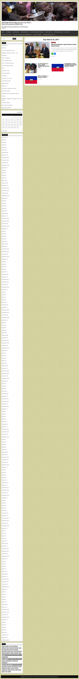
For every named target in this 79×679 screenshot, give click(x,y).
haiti (20, 653)
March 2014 (4, 510)
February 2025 (5, 183)
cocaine (11, 649)
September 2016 (5, 436)
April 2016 (4, 447)
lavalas (20, 666)
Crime (12, 651)
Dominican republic (18, 651)
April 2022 (4, 269)
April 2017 (4, 419)
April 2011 (4, 599)
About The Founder (37, 34)
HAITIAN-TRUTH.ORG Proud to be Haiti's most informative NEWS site (16, 23)
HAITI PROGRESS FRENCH (7, 65)
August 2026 (4, 137)
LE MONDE (4, 75)
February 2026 (5, 152)
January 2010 (4, 637)
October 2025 (5, 162)
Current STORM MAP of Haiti (8, 50)
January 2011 (4, 607)
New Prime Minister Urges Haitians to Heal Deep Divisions (63, 45)
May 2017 (4, 416)
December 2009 (5, 640)
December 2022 (5, 249)
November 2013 (5, 520)
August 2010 (4, 619)
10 (17, 119)
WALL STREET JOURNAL (7, 105)
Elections (67, 32)
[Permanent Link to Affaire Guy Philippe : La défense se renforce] (31, 79)
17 (17, 122)
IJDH (3, 68)
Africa (3, 646)
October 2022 (5, 254)
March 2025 (4, 180)
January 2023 (4, 246)
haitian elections (9, 661)
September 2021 (5, 287)
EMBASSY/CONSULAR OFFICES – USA (10, 53)
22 (12, 124)
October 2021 (5, 284)
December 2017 (5, 398)
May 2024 (4, 205)
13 (6, 122)
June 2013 (4, 533)
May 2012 (4, 566)
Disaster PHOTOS (48, 32)
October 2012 (5, 553)
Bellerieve (4, 648)
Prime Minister (18, 670)
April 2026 (4, 147)
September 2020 (5, 317)
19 (3, 124)
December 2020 (5, 309)
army (10, 646)
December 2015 (5, 457)
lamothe (9, 666)
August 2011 (4, 589)
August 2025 (4, 167)
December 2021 (5, 279)
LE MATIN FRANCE (6, 73)
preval (13, 670)
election (12, 653)
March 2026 (4, 150)
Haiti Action (4, 55)
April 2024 (4, 208)
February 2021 (5, 304)
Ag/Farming (8, 32)
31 (17, 127)
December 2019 (5, 340)
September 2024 (5, 195)
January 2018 (4, 396)
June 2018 (4, 386)
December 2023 (5, 218)
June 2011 (4, 594)
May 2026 (4, 144)
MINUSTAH (4, 86)
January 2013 (4, 546)
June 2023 (4, 233)
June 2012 (4, 563)
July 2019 (4, 353)
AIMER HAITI (5, 45)
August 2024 (4, 198)
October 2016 (5, 434)
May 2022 (4, 266)
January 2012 (4, 576)
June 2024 (4, 203)
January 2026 (4, 155)
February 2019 (5, 365)
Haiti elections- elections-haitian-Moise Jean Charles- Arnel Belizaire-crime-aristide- (11, 665)
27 (6, 127)
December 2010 (5, 609)
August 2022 (4, 259)
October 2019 (5, 345)
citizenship (6, 649)
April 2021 (4, 299)
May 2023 (4, 236)
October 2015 (5, 462)
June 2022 (4, 264)
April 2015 (4, 477)
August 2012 (4, 558)
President (9, 670)
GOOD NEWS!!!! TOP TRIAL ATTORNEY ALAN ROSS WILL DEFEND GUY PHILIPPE (70, 65)
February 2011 (5, 604)
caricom (16, 648)
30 (14, 127)
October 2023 (5, 223)
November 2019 (5, 342)
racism (3, 671)
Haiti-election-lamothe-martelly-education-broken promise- (11, 655)
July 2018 (4, 383)
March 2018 (4, 391)
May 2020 (4, 327)
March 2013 (4, 541)
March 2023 (4, 241)
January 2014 (4, 515)
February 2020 (5, 335)
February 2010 (5, 635)
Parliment (16, 668)
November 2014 (5, 490)
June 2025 (4, 172)
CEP (2, 649)
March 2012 (4, 571)
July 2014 (4, 500)
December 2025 (5, 157)
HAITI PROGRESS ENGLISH (8, 63)
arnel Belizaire (14, 646)
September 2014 (5, 495)
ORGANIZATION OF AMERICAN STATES (10, 93)
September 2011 (5, 586)
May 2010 (4, 627)
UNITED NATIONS (6, 102)
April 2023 (4, 238)
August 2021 (4, 289)
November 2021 (5, 282)
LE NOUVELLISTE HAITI (7, 78)
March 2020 (4, 332)
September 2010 (5, 617)
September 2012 (5, 556)
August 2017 (4, 409)
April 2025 (4, 177)
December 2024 (5, 188)
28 (9, 127)
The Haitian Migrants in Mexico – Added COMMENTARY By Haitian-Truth (43, 65)
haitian (3, 661)
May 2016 (4, 444)
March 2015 (4, 480)
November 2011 (5, 581)
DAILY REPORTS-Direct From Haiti (36, 32)
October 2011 (5, 584)
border (8, 648)
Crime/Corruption (25, 32)
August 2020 (4, 320)
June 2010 (4, 624)
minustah (8, 668)
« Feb (3, 130)
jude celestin (4, 666)
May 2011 (4, 596)
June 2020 (4, 325)
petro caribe (4, 670)
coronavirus (15, 649)
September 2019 (5, 348)
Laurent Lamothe (15, 666)
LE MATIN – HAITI (6, 70)
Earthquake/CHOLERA (58, 32)
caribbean (12, 648)
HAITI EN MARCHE (6, 58)
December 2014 (5, 487)
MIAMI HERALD (5, 83)
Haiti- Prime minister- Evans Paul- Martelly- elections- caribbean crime (11, 659)
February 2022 (5, 274)
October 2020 (5, 315)
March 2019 (4, 363)
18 (20, 122)
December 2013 (5, 518)
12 (3, 122)
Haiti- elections (5, 657)
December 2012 (5, 548)
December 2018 (5, 370)
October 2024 (5, 193)
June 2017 (4, 414)
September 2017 (5, 406)
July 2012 (4, 561)
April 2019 (4, 360)
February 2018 (5, 393)
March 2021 (4, 302)
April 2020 (4, 330)
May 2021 (4, 297)
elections (16, 653)
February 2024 (5, 213)
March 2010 (4, 632)
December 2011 (5, 579)
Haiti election (4, 662)
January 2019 (4, 368)
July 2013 (4, 530)
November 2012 (5, 551)
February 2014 (5, 513)
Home (3, 32)
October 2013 (5, 523)
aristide (6, 646)
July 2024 (4, 200)
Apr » (6, 130)
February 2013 (5, 543)
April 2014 (4, 508)
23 (14, 124)
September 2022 (5, 256)
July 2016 (4, 439)
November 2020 (5, 312)
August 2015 (4, 467)
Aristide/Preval (16, 32)
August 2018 (4, 381)
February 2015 (5, 482)
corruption (4, 651)
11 (20, 119)
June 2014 (4, 502)
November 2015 (5, 459)
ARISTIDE (4, 47)
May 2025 (4, 175)
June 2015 (4, 472)
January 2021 (4, 307)
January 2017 (4, 426)
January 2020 (4, 337)
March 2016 (4, 449)
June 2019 (4, 355)
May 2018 (4, 388)
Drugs (3, 653)
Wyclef (9, 671)
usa (6, 671)
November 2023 (5, 221)
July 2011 (4, 591)
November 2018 (5, 373)
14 (9, 122)
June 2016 (4, 442)
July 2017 (4, 411)
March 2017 (4, 421)
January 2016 (4, 454)
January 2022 (4, 276)
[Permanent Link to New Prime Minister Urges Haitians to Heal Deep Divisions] (37, 50)
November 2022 (5, 251)
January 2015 (4, 485)
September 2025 (5, 165)
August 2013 (4, 528)
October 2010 (5, 614)
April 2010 (4, 629)
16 (14, 122)
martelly (3, 668)
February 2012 (5, 574)
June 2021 (4, 294)
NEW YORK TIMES (6, 91)
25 (20, 124)
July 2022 (4, 261)
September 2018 (5, 378)
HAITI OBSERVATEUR (6, 60)
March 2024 (4, 210)
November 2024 (5, 190)
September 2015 (5, 464)
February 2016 (5, 452)
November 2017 (5, 401)
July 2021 (4, 292)
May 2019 (4, 358)
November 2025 (5, 160)
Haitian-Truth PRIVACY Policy (49, 34)
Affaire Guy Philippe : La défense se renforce (43, 76)
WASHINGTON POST (6, 107)
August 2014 (4, 497)
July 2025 (4, 170)
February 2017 (5, 424)
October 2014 (5, 492)
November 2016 (5, 431)
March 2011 (4, 602)
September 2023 (5, 226)
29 (12, 127)
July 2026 (4, 139)
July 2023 (4, 231)
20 (6, 124)
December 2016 (5, 429)
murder (12, 668)
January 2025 (4, 185)
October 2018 (5, 376)
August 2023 (4, 228)
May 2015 (4, 475)
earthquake (7, 653)
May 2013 (4, 535)
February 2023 (5, 243)
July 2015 (4, 469)
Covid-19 (8, 651)
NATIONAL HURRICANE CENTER (9, 88)
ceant (20, 648)
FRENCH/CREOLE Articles (6, 34)
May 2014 (4, 505)
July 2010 (4, 622)
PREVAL (3, 96)
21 (9, 124)
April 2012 (4, 568)
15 (12, 122)
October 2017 (5, 403)
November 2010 (5, 612)
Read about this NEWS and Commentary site (22, 34)
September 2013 (5, 525)
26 (3, 127)
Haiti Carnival (15, 661)
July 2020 (4, 322)
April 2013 (4, 538)
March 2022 (4, 271)
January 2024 (4, 216)
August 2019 (4, 350)
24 (17, 124)
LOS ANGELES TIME (6, 80)
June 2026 (4, 142)
